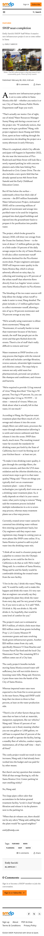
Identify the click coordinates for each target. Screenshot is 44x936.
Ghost (29, 933)
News (25, 844)
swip (20, 848)
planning (10, 848)
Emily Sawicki (11, 44)
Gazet (35, 933)
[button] (5, 922)
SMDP (10, 933)
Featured (6, 23)
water (28, 848)
